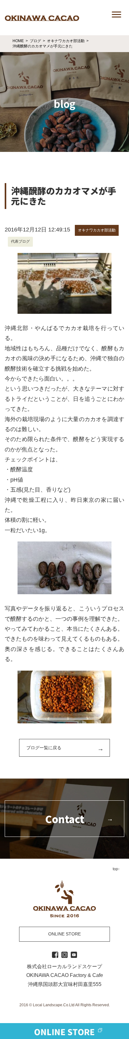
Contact (64, 819)
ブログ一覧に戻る (43, 747)
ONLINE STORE (64, 933)
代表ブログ (20, 241)
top (115, 869)
